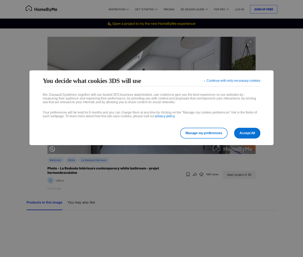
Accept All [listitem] (247, 133)
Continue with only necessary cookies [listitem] (233, 80)
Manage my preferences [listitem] (204, 133)
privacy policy (164, 116)
